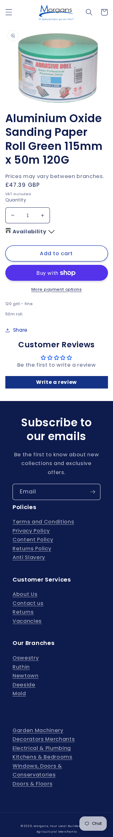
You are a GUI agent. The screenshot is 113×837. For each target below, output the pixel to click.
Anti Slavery (29, 557)
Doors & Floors (32, 783)
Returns (23, 612)
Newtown (26, 675)
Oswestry (26, 657)
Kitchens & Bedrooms (43, 756)
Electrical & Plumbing (42, 748)
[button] (8, 12)
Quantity (15, 200)
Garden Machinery (38, 730)
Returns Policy (32, 548)
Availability (29, 231)
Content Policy (33, 539)
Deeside (24, 684)
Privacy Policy (31, 530)
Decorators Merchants (44, 739)
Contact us (28, 603)
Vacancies (27, 621)
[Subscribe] (92, 492)
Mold (19, 693)
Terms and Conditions (43, 521)
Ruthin (21, 667)
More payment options (56, 289)
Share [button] (20, 330)
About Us (25, 594)
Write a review (56, 382)
